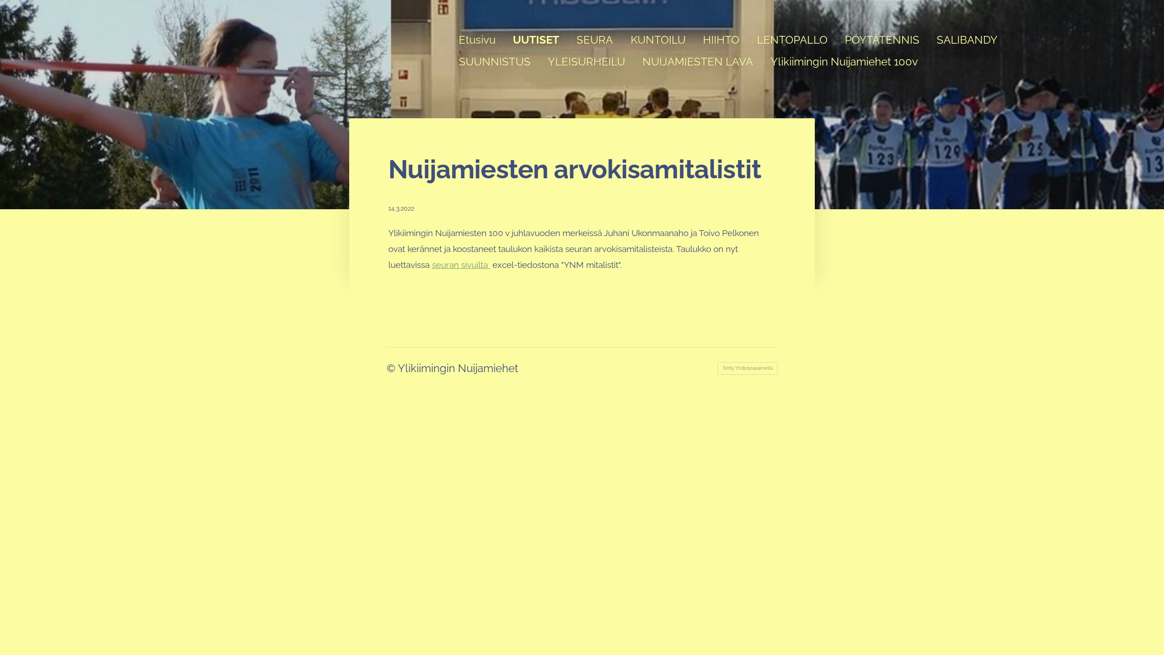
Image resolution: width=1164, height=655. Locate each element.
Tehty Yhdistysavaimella (747, 368)
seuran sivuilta (461, 265)
